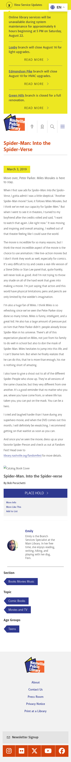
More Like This (13, 507)
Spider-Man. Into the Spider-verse (33, 476)
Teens (12, 629)
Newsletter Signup (25, 737)
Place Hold (35, 493)
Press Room (35, 697)
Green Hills (16, 95)
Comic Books (16, 601)
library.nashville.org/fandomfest (23, 455)
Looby (13, 47)
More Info (11, 502)
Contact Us (35, 689)
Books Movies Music (21, 581)
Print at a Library (35, 711)
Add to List (12, 511)
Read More (35, 60)
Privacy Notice (35, 704)
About (36, 682)
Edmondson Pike (20, 71)
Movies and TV (17, 610)
